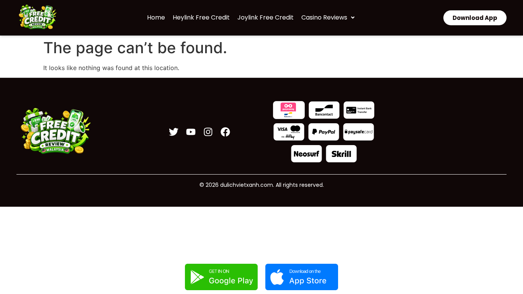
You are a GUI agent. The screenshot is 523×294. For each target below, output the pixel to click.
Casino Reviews (324, 17)
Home (156, 17)
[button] (327, 17)
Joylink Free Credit (265, 17)
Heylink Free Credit (201, 17)
